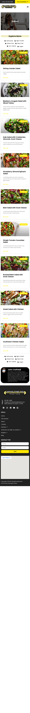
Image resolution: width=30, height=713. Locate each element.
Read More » (6, 77)
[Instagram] (7, 407)
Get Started (4, 418)
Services (3, 427)
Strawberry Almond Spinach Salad (14, 172)
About (3, 421)
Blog (2, 435)
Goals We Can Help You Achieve (10, 430)
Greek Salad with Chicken (13, 309)
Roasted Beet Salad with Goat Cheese (13, 276)
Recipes (3, 432)
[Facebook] (3, 407)
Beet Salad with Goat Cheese (15, 208)
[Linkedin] (10, 407)
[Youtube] (14, 407)
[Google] (17, 407)
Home (3, 416)
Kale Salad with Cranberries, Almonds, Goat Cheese (14, 138)
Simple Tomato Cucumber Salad (13, 241)
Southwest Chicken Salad (13, 342)
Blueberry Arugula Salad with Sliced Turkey (14, 102)
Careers (3, 424)
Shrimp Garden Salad (11, 68)
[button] (27, 6)
